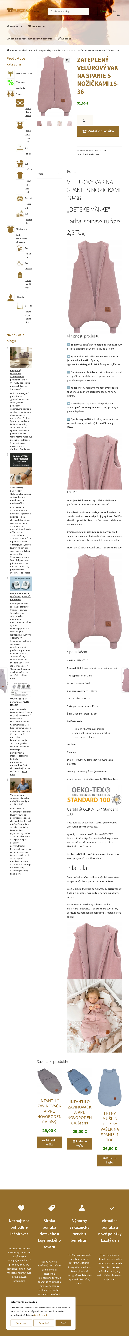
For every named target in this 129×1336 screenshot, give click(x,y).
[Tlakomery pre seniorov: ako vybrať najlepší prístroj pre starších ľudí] (21, 785)
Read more (25, 449)
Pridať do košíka (101, 131)
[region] (41, 1313)
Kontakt (66, 38)
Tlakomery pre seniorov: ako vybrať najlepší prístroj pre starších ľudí (20, 800)
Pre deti (36, 26)
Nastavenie (21, 1323)
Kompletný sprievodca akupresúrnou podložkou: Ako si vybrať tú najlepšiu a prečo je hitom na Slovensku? (20, 379)
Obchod (23, 50)
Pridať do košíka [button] (51, 1142)
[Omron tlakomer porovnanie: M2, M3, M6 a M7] (21, 689)
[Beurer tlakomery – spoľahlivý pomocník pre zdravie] (21, 583)
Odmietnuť (44, 1323)
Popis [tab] (40, 173)
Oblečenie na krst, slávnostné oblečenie (29, 38)
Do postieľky (45, 50)
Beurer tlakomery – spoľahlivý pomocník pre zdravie (20, 596)
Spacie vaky (59, 50)
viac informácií (40, 1315)
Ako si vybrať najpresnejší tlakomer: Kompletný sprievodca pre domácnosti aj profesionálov (20, 495)
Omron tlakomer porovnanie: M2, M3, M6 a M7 (20, 701)
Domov (14, 26)
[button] (67, 60)
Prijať (63, 1323)
